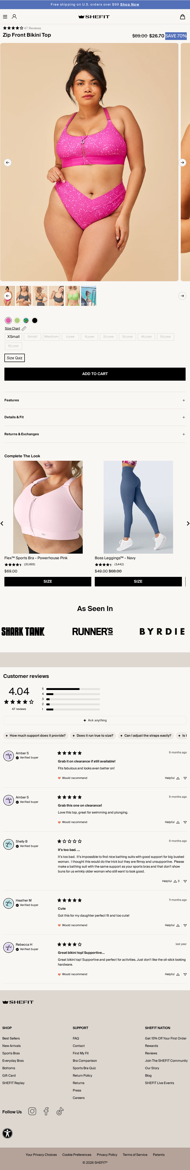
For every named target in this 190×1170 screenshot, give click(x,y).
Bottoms (8, 1068)
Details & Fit (14, 417)
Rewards (151, 1046)
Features (11, 400)
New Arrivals (11, 1046)
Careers (79, 1098)
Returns (78, 1083)
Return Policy (82, 1075)
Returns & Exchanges (21, 434)
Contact (79, 1046)
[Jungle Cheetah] (25, 320)
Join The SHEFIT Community (166, 1061)
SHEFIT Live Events (159, 1083)
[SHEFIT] (94, 17)
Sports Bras (11, 1053)
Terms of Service (135, 1155)
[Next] (182, 163)
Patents (159, 1155)
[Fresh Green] (17, 320)
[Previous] (8, 163)
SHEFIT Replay (13, 1083)
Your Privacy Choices (41, 1155)
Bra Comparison (85, 1061)
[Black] (34, 320)
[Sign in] (14, 17)
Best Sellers (11, 1038)
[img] (27, 757)
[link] (22, 28)
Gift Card (9, 1075)
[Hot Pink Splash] (8, 320)
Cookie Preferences (76, 1155)
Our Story (152, 1068)
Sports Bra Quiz (84, 1068)
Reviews (151, 1053)
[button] (5, 17)
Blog (148, 1075)
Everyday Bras (13, 1061)
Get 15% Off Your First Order (166, 1038)
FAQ (76, 1038)
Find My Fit (81, 1053)
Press (77, 1090)
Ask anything (97, 720)
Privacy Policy (107, 1155)
